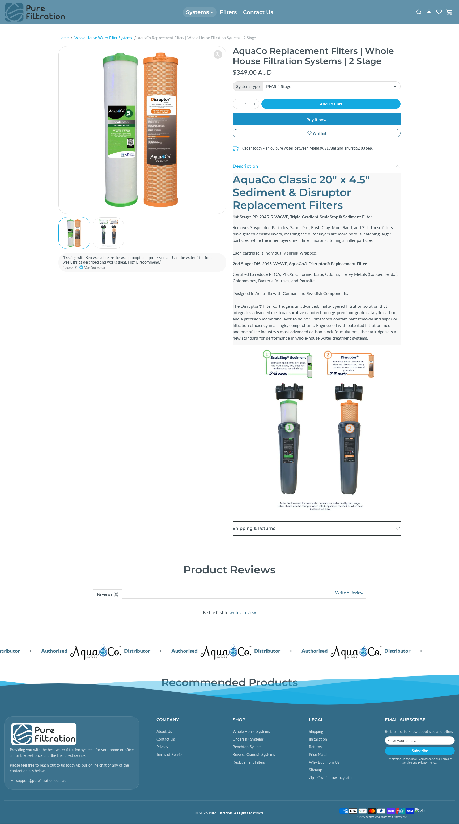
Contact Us (258, 12)
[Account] (429, 12)
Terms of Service (169, 754)
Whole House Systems (251, 731)
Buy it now (317, 119)
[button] (419, 12)
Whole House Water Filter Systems (103, 38)
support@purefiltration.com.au (41, 780)
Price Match (319, 754)
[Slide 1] (133, 276)
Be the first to (229, 612)
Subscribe (420, 751)
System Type (248, 86)
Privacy (162, 747)
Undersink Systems (248, 739)
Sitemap (315, 770)
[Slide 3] (152, 276)
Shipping (316, 731)
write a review (243, 612)
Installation (318, 739)
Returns (315, 747)
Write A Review (349, 592)
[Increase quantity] (254, 104)
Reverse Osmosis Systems (254, 754)
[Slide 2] (142, 276)
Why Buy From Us (324, 762)
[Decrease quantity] (237, 104)
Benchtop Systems (248, 747)
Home (63, 38)
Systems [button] (197, 12)
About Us (164, 731)
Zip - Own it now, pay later (331, 777)
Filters (228, 12)
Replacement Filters (249, 762)
